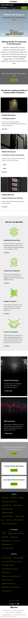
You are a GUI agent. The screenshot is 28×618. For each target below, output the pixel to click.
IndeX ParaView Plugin (8, 548)
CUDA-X (4, 533)
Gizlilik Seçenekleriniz (18, 610)
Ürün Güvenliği (17, 614)
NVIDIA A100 (5, 498)
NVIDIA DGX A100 (17, 505)
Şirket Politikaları (6, 614)
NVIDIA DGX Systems (7, 512)
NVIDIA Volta (5, 537)
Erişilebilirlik (18, 612)
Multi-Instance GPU (7, 544)
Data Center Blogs (7, 557)
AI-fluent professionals (13, 337)
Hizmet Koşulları (9, 612)
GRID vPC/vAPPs (18, 520)
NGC (3, 520)
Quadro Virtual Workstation (9, 523)
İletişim (24, 614)
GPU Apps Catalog (18, 557)
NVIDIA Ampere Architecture (15, 533)
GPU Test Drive (6, 572)
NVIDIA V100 (13, 498)
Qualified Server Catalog (8, 583)
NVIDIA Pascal (14, 537)
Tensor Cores (16, 540)
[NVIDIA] (13, 1)
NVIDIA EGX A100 (19, 516)
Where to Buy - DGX (7, 580)
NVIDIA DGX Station (7, 509)
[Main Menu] (1, 2)
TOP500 (6, 277)
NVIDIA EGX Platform (7, 516)
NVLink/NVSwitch (6, 540)
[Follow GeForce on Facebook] (10, 604)
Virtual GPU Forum (7, 591)
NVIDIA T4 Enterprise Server (9, 501)
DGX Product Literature (8, 565)
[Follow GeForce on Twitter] (15, 604)
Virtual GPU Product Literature (10, 569)
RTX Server (9, 520)
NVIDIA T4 (21, 498)
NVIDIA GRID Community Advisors (11, 587)
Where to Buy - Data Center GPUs (11, 576)
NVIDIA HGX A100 (6, 505)
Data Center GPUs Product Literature (12, 561)
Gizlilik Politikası (7, 610)
